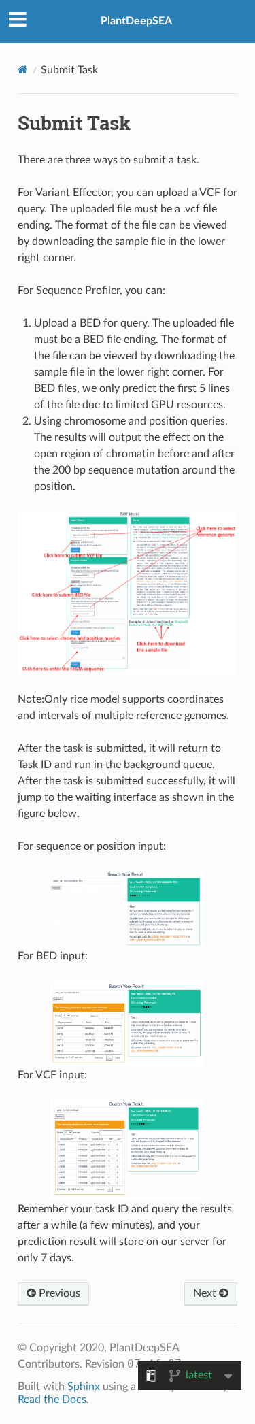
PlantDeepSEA (136, 21)
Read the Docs (52, 1399)
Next (206, 1293)
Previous (58, 1293)
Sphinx (83, 1386)
